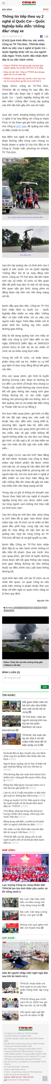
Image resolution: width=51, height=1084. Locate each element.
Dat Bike (37, 608)
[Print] (47, 36)
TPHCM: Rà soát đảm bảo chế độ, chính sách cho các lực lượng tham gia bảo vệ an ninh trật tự (24, 80)
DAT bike (21, 126)
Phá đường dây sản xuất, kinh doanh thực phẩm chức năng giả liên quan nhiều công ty (25, 777)
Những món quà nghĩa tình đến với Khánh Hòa (34, 926)
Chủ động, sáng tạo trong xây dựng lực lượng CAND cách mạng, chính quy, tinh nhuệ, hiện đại (24, 814)
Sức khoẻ (8, 938)
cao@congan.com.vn (17, 1069)
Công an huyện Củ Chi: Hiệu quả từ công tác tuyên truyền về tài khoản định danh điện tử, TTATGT (24, 803)
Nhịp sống (8, 850)
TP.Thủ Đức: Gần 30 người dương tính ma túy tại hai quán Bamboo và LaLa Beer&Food (24, 724)
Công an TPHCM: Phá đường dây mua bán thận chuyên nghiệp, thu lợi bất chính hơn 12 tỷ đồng (23, 67)
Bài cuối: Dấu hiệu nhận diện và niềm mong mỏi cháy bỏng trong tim (32, 902)
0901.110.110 (28, 1077)
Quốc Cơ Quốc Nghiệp (23, 608)
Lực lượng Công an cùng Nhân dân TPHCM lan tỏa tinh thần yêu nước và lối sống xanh (25, 888)
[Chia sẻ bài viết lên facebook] (41, 36)
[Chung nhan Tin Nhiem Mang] (16, 1080)
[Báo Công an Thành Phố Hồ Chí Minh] (29, 3)
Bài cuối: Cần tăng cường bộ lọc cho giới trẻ (33, 913)
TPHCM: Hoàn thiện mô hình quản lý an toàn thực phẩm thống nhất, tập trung (34, 986)
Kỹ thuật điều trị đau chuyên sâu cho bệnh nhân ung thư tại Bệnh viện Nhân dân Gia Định (25, 756)
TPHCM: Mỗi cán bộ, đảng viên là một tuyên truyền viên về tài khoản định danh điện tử (24, 840)
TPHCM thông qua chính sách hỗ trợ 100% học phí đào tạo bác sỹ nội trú (33, 1002)
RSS (46, 9)
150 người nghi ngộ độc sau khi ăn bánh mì (32, 1014)
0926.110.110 (16, 1077)
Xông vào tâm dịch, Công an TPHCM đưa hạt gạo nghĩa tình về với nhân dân (24, 73)
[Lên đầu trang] (44, 1078)
